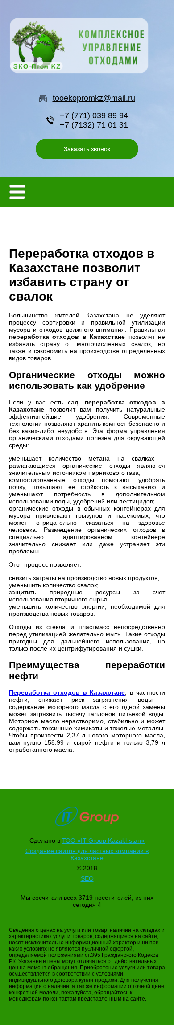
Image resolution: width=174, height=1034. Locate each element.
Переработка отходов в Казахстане (67, 692)
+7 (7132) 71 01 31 (94, 124)
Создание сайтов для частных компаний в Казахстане (87, 854)
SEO (87, 878)
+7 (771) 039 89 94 (94, 115)
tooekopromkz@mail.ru (94, 98)
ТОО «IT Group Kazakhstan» (103, 840)
